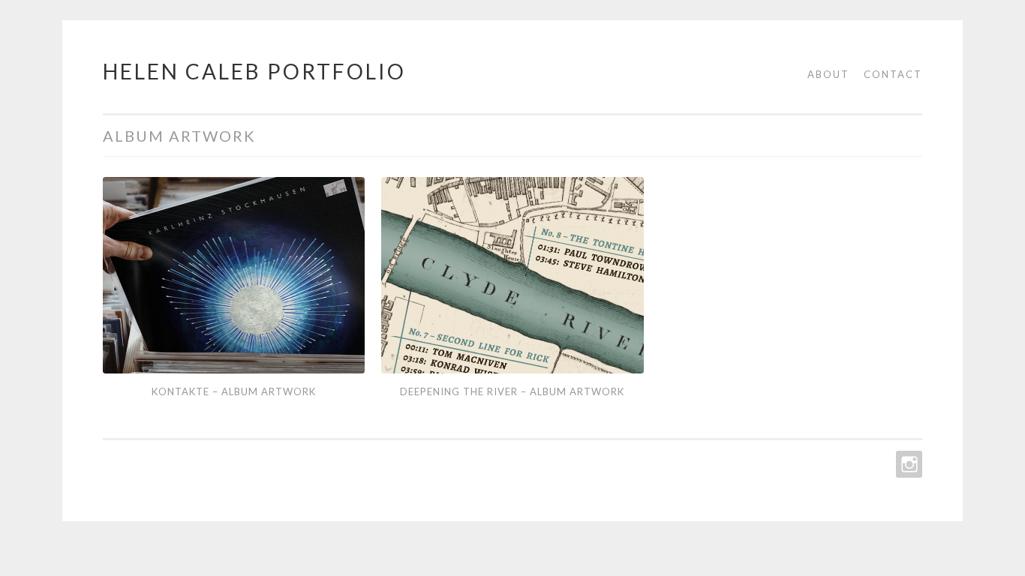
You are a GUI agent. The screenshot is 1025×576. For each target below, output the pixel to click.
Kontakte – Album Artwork (234, 392)
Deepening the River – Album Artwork (512, 392)
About (828, 74)
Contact (893, 74)
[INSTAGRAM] (907, 464)
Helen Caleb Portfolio (254, 71)
